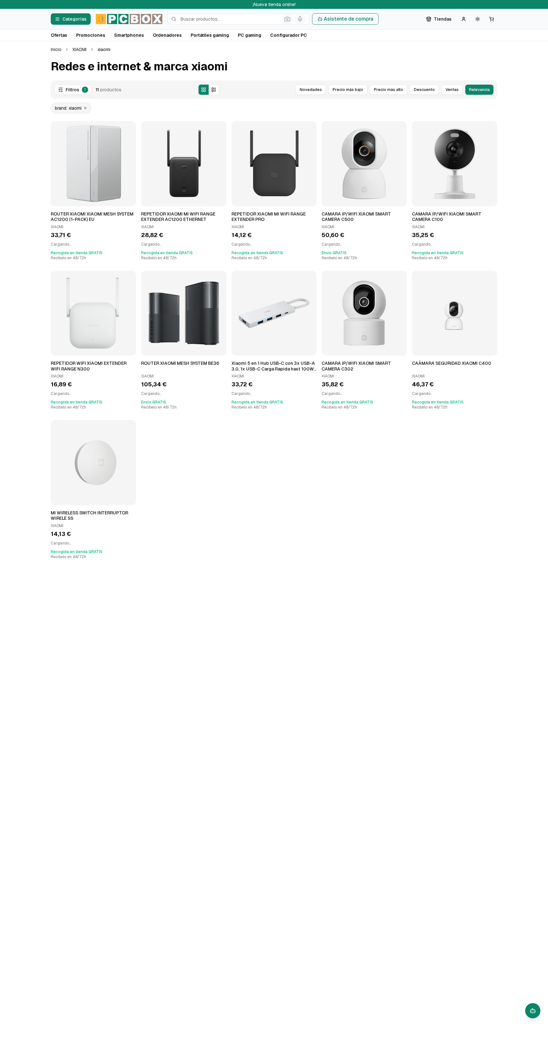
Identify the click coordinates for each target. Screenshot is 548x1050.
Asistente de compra (348, 19)
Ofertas (59, 35)
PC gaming (249, 35)
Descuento (424, 89)
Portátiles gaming (210, 35)
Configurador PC (288, 35)
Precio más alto (388, 89)
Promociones (90, 35)
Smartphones (129, 35)
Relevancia (479, 89)
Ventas (452, 89)
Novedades (311, 89)
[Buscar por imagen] (287, 19)
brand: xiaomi (68, 108)
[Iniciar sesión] (463, 19)
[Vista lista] (214, 90)
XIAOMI (79, 49)
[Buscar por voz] (300, 19)
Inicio (56, 49)
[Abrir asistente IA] (532, 1010)
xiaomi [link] (103, 49)
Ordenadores (167, 35)
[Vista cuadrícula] (204, 90)
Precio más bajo (348, 89)
